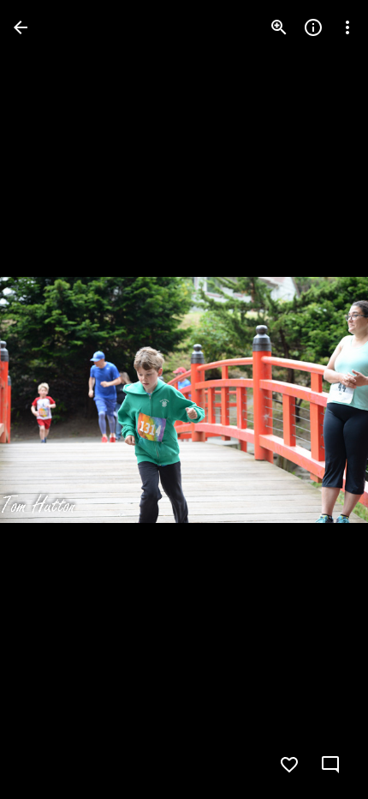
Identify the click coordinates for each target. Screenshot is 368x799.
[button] (48, 399)
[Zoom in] (279, 27)
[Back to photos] (20, 27)
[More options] (347, 27)
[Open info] (313, 27)
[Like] (289, 764)
